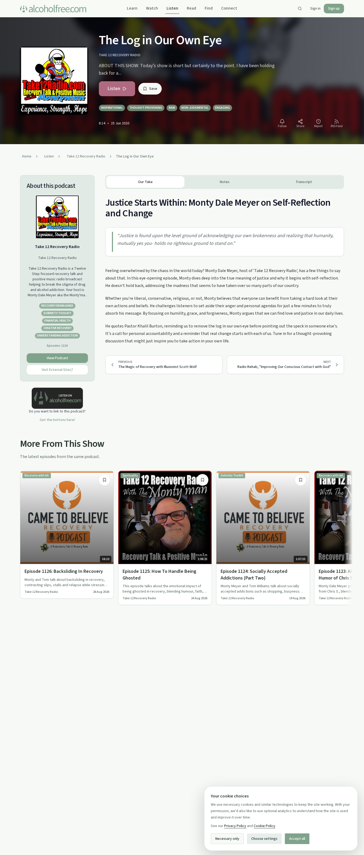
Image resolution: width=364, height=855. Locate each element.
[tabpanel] (224, 267)
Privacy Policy (235, 826)
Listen (172, 8)
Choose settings (264, 838)
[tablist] (224, 182)
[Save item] (104, 480)
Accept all (297, 838)
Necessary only (227, 838)
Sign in (315, 8)
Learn (132, 8)
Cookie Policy (264, 826)
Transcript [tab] (304, 182)
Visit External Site (56, 369)
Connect (229, 8)
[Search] (300, 8)
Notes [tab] (224, 182)
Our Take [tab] (145, 182)
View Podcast (57, 358)
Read (191, 8)
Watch (152, 8)
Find (209, 8)
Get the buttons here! (57, 420)
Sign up (334, 8)
